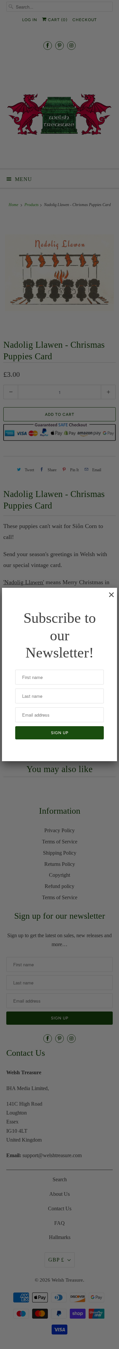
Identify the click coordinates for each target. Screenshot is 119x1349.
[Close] (108, 598)
